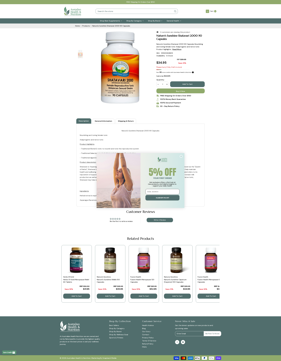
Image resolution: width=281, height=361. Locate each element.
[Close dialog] (181, 156)
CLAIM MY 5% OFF (162, 198)
